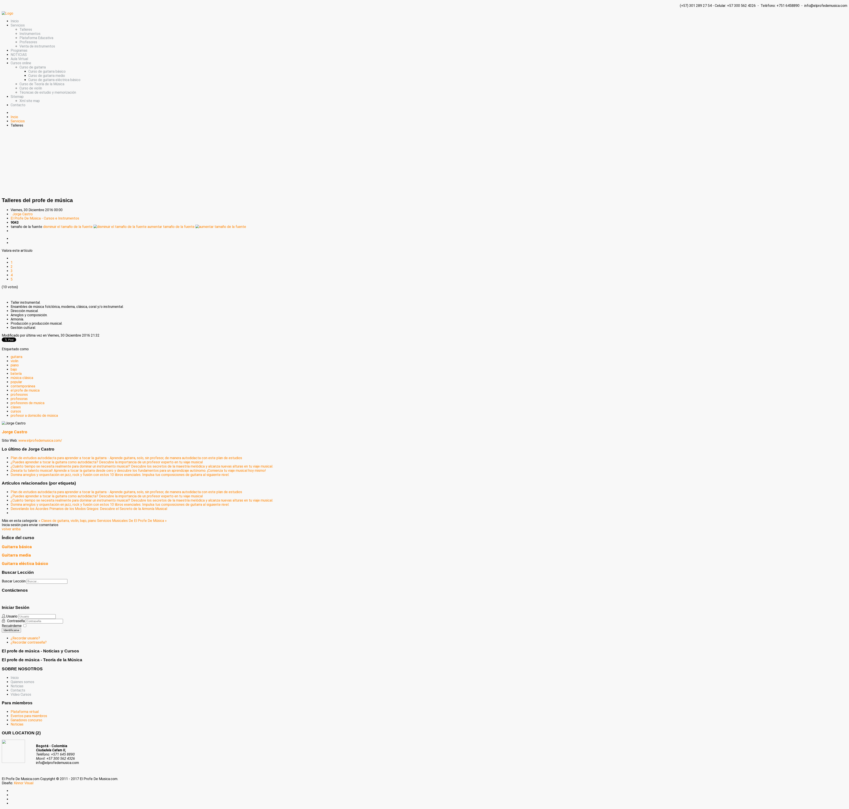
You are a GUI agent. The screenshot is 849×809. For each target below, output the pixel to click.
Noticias (17, 686)
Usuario (11, 616)
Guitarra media (16, 555)
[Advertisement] (424, 162)
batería (16, 373)
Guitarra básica (17, 546)
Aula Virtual (19, 59)
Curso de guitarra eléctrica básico (54, 80)
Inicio (15, 21)
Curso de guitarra (32, 67)
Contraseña (16, 621)
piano (15, 365)
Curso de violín (30, 88)
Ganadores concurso (26, 720)
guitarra (16, 357)
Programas (19, 50)
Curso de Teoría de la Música (41, 84)
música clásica (22, 378)
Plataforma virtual (25, 712)
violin (14, 361)
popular (16, 382)
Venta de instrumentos (37, 46)
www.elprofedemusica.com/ (40, 440)
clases (16, 407)
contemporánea (23, 386)
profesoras (19, 399)
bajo (14, 369)
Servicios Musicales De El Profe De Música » (132, 521)
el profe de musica (25, 390)
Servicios (18, 25)
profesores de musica (27, 403)
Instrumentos (29, 34)
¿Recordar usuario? (25, 638)
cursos (16, 411)
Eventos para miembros (29, 716)
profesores (19, 394)
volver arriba (11, 529)
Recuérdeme (12, 626)
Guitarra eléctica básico (25, 563)
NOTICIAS (19, 55)
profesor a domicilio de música (34, 415)
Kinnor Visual (23, 783)
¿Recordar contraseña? (29, 642)
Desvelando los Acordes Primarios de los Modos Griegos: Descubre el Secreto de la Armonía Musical (89, 509)
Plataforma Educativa (36, 38)
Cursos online (21, 63)
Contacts (18, 690)
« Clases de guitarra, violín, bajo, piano (67, 521)
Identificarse (11, 630)
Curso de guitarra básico (47, 71)
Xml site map (29, 101)
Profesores (28, 42)
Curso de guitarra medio (46, 76)
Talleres (25, 29)
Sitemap (17, 97)
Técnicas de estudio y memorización (47, 92)
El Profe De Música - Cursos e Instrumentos (45, 218)
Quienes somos (22, 682)
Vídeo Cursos (21, 694)
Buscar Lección (14, 581)
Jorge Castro (22, 214)
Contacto (18, 105)
